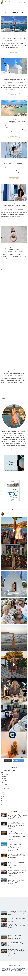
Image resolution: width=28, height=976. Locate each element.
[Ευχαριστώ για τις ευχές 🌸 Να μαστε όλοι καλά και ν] (14, 557)
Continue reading (15, 52)
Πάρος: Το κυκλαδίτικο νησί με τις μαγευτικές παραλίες (14, 122)
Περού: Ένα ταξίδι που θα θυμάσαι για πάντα (17, 919)
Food (2, 782)
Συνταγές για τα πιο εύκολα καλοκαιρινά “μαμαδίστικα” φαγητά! (15, 944)
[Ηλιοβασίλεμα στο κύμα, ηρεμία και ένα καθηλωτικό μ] (14, 530)
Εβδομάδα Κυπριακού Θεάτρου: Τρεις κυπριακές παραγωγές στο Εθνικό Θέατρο (16, 855)
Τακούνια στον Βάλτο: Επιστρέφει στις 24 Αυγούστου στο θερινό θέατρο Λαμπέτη (17, 872)
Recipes (3, 798)
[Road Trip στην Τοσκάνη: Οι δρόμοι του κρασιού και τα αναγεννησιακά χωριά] (4, 913)
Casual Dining (4, 774)
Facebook (3, 901)
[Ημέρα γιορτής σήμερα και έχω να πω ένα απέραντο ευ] (14, 718)
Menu (14, 6)
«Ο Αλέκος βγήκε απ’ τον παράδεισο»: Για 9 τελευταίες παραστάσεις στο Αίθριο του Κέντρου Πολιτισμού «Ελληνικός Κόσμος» (16, 834)
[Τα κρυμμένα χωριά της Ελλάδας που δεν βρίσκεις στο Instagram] (4, 925)
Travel (14, 34)
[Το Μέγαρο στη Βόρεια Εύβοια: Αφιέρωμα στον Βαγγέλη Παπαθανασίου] (4, 864)
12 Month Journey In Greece (8, 770)
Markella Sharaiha (11, 40)
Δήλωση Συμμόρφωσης (13, 965)
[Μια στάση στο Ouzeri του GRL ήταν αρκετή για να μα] (14, 664)
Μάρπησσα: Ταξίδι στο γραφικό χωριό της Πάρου (14, 79)
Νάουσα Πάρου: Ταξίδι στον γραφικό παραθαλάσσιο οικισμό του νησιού (14, 164)
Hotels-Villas (4, 784)
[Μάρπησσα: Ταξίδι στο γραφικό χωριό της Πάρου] (14, 73)
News (2, 792)
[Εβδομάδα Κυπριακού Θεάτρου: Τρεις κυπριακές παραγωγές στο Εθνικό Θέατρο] (4, 855)
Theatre (3, 803)
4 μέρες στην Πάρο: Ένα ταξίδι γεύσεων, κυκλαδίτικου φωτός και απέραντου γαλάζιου (14, 37)
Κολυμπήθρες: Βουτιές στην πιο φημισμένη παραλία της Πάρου (14, 248)
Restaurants (4, 801)
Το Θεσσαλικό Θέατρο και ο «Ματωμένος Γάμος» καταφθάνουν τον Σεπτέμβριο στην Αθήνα (17, 815)
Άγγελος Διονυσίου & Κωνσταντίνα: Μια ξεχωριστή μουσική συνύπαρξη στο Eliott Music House (16, 824)
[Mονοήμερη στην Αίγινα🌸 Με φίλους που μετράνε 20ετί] (14, 611)
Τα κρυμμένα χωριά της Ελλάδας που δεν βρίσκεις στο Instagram (16, 924)
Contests (3, 778)
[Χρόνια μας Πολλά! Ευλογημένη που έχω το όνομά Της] (14, 584)
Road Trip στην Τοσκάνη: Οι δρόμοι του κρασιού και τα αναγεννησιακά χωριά (17, 913)
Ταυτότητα (5, 963)
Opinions (3, 797)
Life (2, 786)
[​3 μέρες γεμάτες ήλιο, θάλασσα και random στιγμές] (14, 745)
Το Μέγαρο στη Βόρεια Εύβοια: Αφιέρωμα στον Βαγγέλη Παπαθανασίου (16, 864)
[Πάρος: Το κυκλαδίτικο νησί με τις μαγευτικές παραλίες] (14, 116)
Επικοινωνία (21, 963)
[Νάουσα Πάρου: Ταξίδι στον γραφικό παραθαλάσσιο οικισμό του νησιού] (14, 158)
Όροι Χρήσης (13, 963)
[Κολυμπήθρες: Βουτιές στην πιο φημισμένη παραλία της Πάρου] (14, 242)
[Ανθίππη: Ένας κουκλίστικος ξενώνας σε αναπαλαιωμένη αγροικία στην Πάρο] (14, 269)
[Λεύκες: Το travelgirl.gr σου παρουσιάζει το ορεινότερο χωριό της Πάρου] (14, 200)
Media (2, 790)
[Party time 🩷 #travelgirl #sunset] (14, 638)
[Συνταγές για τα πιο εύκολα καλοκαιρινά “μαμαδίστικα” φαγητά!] (4, 944)
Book (2, 772)
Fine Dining (4, 780)
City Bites (3, 776)
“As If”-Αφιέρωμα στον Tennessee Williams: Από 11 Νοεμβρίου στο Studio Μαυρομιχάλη (17, 880)
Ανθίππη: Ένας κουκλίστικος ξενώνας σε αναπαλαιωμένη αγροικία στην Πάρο (14, 372)
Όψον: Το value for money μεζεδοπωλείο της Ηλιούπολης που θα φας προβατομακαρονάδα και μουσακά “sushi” (17, 951)
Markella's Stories (5, 788)
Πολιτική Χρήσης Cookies (19, 970)
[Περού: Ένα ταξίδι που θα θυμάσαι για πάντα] (4, 920)
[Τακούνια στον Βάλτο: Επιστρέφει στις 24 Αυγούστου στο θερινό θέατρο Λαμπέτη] (4, 872)
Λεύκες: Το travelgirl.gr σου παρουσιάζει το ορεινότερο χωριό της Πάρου (14, 206)
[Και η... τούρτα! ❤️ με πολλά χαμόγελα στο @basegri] (14, 691)
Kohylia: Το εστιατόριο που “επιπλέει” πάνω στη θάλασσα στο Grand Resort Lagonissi (17, 937)
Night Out (3, 794)
